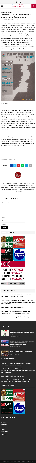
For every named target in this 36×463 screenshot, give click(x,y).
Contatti (3, 427)
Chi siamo (3, 422)
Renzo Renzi (4, 307)
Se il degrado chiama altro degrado (22, 317)
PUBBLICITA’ (4, 434)
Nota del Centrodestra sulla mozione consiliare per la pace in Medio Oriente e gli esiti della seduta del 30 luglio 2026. (18, 302)
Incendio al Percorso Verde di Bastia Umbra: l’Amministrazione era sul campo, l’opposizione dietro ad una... (22, 342)
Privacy (3, 429)
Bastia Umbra (4, 12)
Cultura (9, 12)
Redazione (4, 19)
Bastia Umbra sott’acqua (17, 307)
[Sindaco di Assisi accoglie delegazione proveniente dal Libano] (5, 353)
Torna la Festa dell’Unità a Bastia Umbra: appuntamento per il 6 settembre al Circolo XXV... (22, 332)
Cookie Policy (4, 432)
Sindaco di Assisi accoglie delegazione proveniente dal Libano (21, 352)
